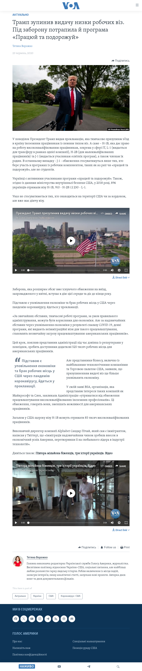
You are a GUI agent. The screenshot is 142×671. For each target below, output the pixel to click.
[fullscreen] (126, 270)
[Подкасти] (64, 619)
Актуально (20, 15)
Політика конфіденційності (29, 654)
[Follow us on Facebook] (15, 619)
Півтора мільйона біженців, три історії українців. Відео (56, 466)
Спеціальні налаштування (89, 641)
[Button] (121, 60)
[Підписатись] (72, 619)
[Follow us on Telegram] (48, 619)
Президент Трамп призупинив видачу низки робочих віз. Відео (61, 213)
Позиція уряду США (85, 648)
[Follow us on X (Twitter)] (23, 619)
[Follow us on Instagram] (40, 619)
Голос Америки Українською (36, 218)
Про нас (17, 641)
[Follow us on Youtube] (32, 619)
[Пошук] (118, 666)
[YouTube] (59, 666)
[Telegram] (88, 666)
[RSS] (55, 619)
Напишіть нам (21, 648)
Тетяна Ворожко (22, 46)
